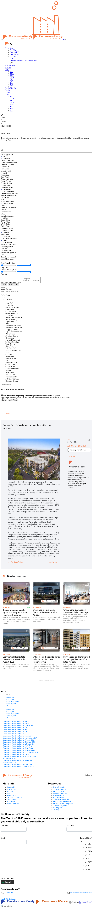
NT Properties (58, 808)
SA (11, 82)
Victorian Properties (60, 793)
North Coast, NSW (9, 758)
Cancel (4, 285)
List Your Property (59, 789)
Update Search (13, 285)
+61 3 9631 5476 (10, 893)
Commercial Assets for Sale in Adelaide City (18, 744)
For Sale (13, 56)
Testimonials (11, 799)
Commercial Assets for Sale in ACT (15, 734)
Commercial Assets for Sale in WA (15, 730)
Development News (78, 450)
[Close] (2, 394)
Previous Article (16, 562)
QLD (12, 78)
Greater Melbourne (9, 762)
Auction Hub (14, 52)
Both (2, 255)
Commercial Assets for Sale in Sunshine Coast (19, 756)
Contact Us (11, 787)
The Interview (55, 418)
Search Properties (59, 787)
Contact (8, 68)
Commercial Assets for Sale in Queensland (18, 726)
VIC (11, 72)
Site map (56, 810)
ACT (12, 76)
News (9, 793)
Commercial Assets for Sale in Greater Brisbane (20, 750)
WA (11, 80)
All (4, 157)
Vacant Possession (7, 259)
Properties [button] (9, 48)
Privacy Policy (12, 795)
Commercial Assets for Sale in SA (15, 728)
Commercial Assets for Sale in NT (15, 732)
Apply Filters (13, 400)
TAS (11, 84)
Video (5, 418)
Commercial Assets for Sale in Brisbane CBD (19, 742)
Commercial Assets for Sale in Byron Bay (18, 760)
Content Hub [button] (10, 66)
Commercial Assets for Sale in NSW (16, 724)
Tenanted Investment (8, 257)
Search (3, 691)
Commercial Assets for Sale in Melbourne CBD (20, 738)
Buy (3, 126)
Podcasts (14, 418)
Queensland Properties (61, 799)
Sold (11, 58)
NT (11, 86)
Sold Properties (58, 791)
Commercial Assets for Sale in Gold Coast (18, 748)
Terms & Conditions (14, 797)
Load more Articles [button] (46, 680)
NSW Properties (58, 795)
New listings (14, 54)
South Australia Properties (62, 801)
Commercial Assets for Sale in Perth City (17, 746)
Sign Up (13, 88)
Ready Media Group (8, 899)
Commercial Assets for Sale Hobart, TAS (17, 764)
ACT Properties (58, 797)
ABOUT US (11, 789)
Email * (3, 838)
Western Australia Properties (63, 803)
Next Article (53, 562)
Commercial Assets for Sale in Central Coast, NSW (21, 752)
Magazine (25, 418)
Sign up (8, 92)
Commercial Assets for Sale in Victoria (16, 721)
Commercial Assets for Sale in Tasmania (17, 736)
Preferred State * (86, 838)
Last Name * (71, 825)
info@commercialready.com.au (81, 893)
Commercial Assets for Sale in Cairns (16, 754)
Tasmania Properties (60, 806)
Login (7, 88)
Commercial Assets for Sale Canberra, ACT (18, 767)
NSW (12, 74)
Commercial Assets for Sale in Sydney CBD (18, 740)
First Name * (5, 825)
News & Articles (39, 418)
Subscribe (8, 882)
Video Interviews (13, 803)
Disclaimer (11, 801)
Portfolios (13, 50)
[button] (7, 70)
